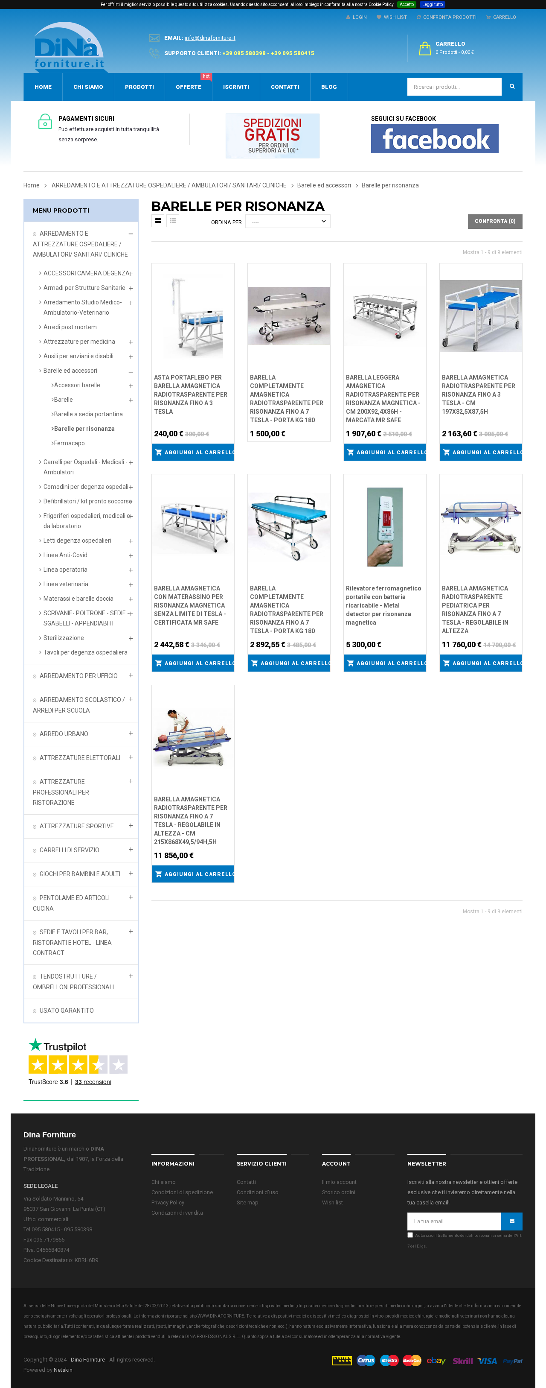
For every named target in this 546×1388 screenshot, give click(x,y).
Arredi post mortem (70, 327)
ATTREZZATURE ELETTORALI (80, 757)
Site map (247, 1202)
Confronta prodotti (448, 17)
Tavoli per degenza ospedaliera (86, 652)
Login (358, 17)
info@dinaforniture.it (210, 38)
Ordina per (226, 222)
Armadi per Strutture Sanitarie (84, 287)
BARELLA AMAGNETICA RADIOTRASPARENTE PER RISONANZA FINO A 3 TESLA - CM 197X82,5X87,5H (478, 394)
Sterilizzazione (64, 637)
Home (31, 185)
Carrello (503, 17)
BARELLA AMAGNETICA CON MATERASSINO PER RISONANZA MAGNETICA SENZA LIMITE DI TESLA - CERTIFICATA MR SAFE (190, 605)
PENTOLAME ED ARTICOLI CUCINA (71, 903)
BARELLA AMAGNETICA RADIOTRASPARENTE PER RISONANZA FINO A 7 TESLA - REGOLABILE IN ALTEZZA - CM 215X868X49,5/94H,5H (190, 820)
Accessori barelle (77, 385)
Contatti (246, 1182)
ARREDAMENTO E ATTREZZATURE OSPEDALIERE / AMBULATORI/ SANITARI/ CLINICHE (80, 244)
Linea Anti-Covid (65, 555)
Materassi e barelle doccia (78, 598)
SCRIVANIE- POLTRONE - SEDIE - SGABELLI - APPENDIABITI (86, 618)
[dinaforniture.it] (71, 47)
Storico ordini (338, 1192)
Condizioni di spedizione (182, 1192)
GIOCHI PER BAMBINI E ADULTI (80, 874)
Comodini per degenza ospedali (86, 486)
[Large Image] (427, 1359)
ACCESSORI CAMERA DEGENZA (87, 273)
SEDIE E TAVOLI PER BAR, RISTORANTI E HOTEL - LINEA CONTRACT (72, 942)
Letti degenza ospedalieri (77, 540)
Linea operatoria (65, 569)
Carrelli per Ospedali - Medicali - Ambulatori (86, 467)
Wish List (394, 17)
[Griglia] (157, 220)
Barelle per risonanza (84, 428)
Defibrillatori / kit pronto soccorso (88, 501)
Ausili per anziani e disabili (78, 356)
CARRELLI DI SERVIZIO (69, 850)
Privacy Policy (167, 1202)
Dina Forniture (88, 1359)
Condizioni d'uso (258, 1192)
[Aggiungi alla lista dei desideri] (228, 268)
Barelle (63, 399)
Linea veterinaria (66, 584)
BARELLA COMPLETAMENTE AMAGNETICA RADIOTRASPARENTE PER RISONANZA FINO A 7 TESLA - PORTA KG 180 (286, 399)
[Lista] (172, 220)
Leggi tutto (432, 4)
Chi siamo (163, 1182)
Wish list (332, 1202)
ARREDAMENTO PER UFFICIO (79, 675)
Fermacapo (69, 443)
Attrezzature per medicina (79, 341)
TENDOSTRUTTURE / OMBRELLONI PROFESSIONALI (73, 982)
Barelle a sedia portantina (88, 414)
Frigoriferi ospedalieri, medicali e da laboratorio (87, 520)
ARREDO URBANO (64, 734)
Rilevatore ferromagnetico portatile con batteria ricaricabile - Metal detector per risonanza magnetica (383, 605)
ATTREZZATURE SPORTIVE (77, 826)
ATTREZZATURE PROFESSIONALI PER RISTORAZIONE (61, 792)
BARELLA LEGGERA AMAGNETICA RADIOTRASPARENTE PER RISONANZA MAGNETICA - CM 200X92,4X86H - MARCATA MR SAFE (383, 399)
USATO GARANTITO (67, 1010)
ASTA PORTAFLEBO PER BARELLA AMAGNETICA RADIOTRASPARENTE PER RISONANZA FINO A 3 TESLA (190, 394)
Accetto (407, 4)
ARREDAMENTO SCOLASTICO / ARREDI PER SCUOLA (79, 705)
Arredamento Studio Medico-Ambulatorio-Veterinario (83, 307)
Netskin (63, 1370)
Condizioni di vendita (177, 1213)
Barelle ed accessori (70, 370)
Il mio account (339, 1182)
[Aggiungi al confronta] (228, 280)
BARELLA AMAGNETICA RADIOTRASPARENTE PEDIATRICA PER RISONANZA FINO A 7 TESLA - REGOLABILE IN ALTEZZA (475, 609)
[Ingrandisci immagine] (228, 291)
